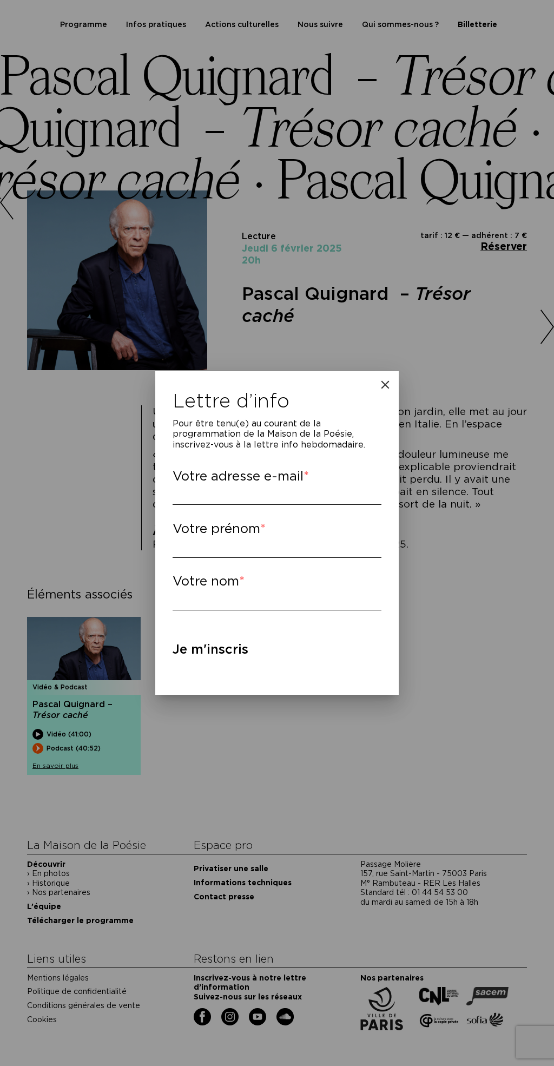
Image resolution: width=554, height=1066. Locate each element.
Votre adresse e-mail (238, 476)
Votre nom (206, 581)
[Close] (385, 385)
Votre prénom (216, 528)
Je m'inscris (210, 649)
